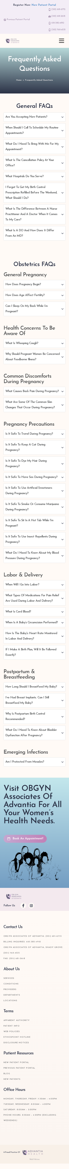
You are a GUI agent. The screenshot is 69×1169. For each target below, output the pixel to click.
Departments (12, 995)
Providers (10, 989)
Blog (7, 1074)
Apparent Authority (17, 1020)
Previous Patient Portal (18, 20)
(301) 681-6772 (58, 9)
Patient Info (12, 1026)
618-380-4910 (57, 23)
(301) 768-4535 (58, 30)
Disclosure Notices (16, 1043)
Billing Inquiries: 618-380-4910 (22, 942)
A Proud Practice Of (12, 1152)
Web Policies (12, 1032)
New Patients (12, 1079)
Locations (10, 1001)
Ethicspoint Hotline (17, 1037)
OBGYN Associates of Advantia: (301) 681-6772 (33, 936)
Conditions (11, 984)
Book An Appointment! (27, 838)
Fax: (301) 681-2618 (14, 959)
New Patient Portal (43, 5)
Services (9, 978)
